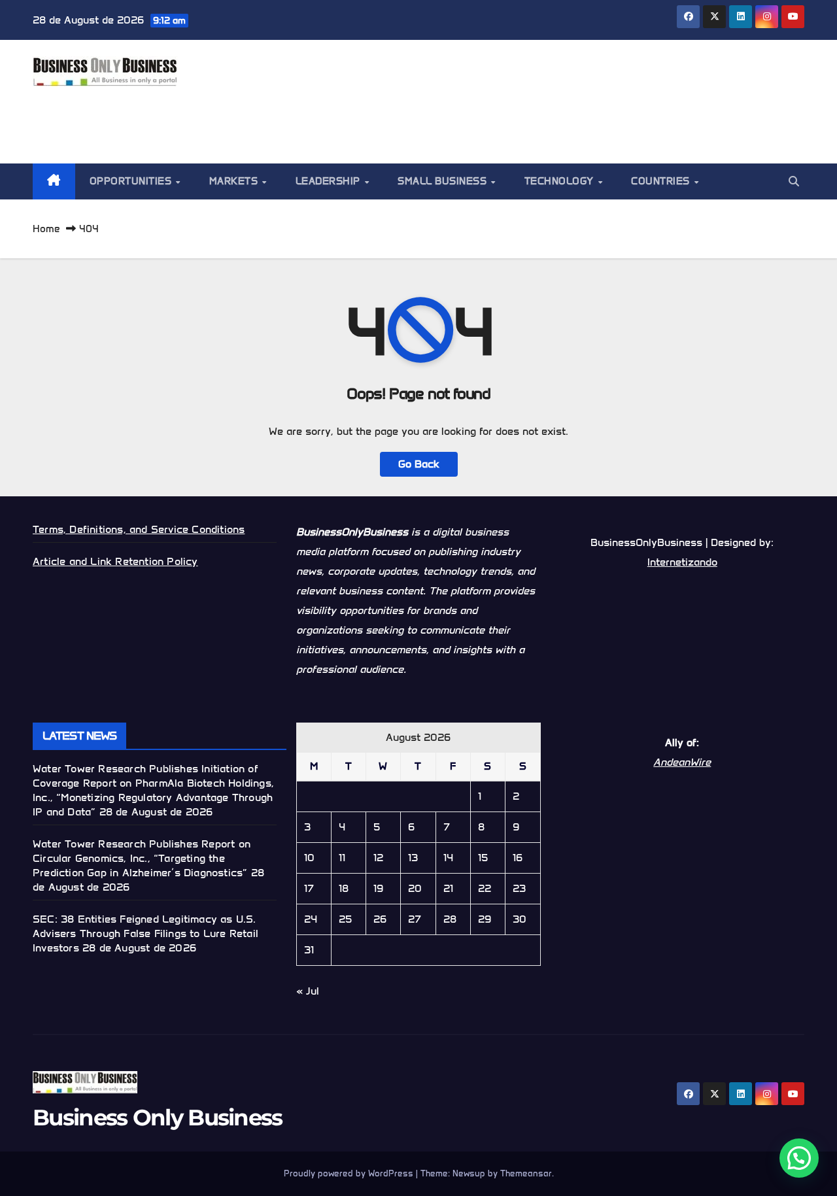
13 (413, 857)
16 (517, 857)
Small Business (444, 181)
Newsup (469, 1173)
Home (46, 229)
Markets (235, 181)
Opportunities (132, 181)
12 (378, 857)
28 (449, 919)
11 (342, 857)
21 (448, 888)
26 (379, 919)
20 (415, 888)
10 (309, 857)
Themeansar (526, 1173)
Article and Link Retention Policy (115, 561)
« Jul (307, 991)
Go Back (418, 464)
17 (309, 888)
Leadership (330, 181)
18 (344, 888)
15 (483, 857)
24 (310, 919)
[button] (794, 181)
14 (448, 857)
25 (345, 919)
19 (378, 888)
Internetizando (682, 562)
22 (484, 888)
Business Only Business (157, 1117)
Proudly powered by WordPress (350, 1173)
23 (519, 888)
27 (414, 919)
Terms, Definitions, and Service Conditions (139, 529)
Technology (560, 181)
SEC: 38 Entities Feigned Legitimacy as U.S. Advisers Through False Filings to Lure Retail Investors (145, 933)
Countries (661, 181)
